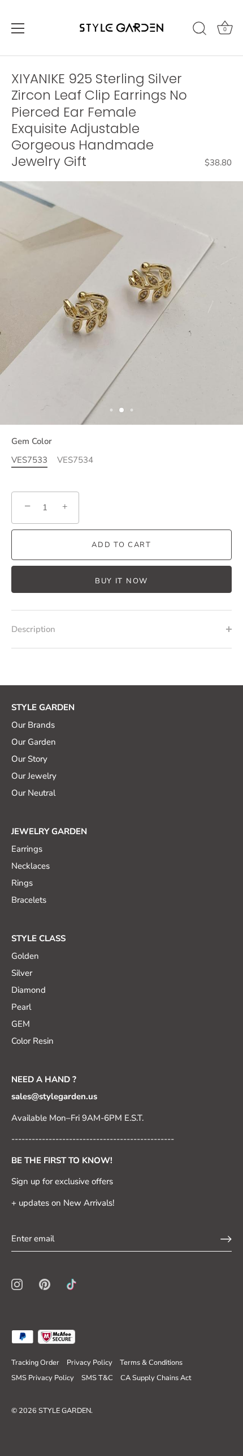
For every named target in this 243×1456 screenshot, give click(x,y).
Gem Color (31, 441)
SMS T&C (97, 1378)
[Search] (199, 30)
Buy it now (121, 581)
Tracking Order (35, 1362)
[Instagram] (17, 1283)
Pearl (21, 1007)
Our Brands (33, 725)
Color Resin (32, 1041)
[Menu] (18, 28)
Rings (22, 883)
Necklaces (30, 866)
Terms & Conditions (151, 1362)
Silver (21, 973)
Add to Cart (121, 545)
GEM (20, 1024)
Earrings (26, 849)
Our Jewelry (34, 776)
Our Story (29, 759)
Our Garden (33, 742)
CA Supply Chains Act (155, 1378)
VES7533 (29, 460)
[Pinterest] (44, 1283)
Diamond (28, 990)
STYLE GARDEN (64, 1411)
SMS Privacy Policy (42, 1378)
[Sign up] (226, 1239)
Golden (25, 956)
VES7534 (75, 460)
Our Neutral (33, 793)
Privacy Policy (89, 1362)
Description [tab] (33, 629)
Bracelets (28, 900)
